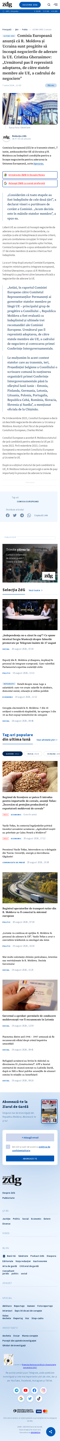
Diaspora (51, 1255)
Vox (27, 1318)
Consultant (8, 1270)
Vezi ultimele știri (46, 739)
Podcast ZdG (37, 1255)
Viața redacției (23, 1261)
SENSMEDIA (35, 1432)
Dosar (16, 1335)
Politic (25, 29)
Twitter (30, 1398)
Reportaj (18, 1318)
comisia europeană (28, 501)
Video (6, 1233)
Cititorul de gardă (29, 1266)
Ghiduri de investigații (14, 1345)
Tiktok (39, 1398)
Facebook (34, 1390)
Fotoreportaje (45, 1305)
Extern (47, 1218)
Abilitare (7, 1305)
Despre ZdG (8, 1192)
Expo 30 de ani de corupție (28, 1310)
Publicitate (8, 1197)
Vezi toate (34, 590)
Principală (6, 29)
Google (21, 1398)
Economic (7, 697)
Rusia (33, 754)
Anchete (6, 1318)
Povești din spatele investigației (19, 1340)
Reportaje (19, 1305)
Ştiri (17, 29)
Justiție (6, 1218)
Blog (5, 1248)
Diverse (6, 1223)
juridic (5, 1273)
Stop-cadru (38, 1318)
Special (7, 1298)
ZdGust (7, 1283)
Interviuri (7, 1310)
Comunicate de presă (13, 862)
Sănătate (23, 1255)
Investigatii (10, 1328)
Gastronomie (40, 1261)
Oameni (31, 1305)
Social (6, 649)
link (9, 569)
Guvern (12, 754)
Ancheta (6, 1335)
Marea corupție (30, 1335)
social (24, 1273)
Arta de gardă (9, 1266)
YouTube (25, 1390)
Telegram (16, 1390)
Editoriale (7, 1261)
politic (15, 1273)
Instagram (43, 1390)
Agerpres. (38, 163)
